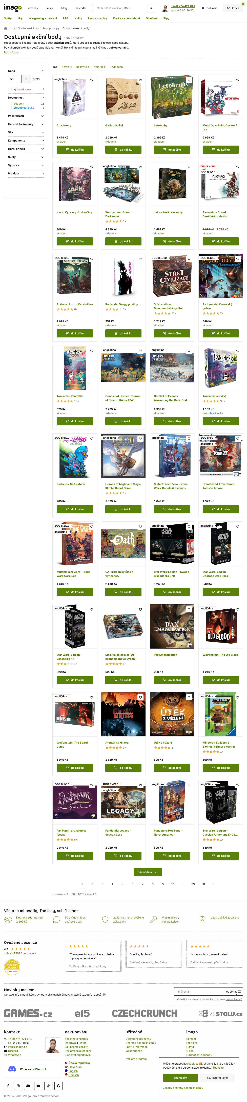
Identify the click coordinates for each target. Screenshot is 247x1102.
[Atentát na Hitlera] (123, 734)
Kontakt (191, 1038)
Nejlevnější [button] (83, 66)
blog (64, 8)
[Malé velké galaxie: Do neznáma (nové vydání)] (123, 646)
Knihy (78, 18)
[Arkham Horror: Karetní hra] (75, 297)
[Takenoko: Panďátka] (75, 387)
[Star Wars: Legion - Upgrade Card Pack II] (221, 561)
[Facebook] (8, 1086)
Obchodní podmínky (138, 1038)
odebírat (231, 991)
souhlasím (180, 1077)
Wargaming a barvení (43, 18)
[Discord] (28, 1086)
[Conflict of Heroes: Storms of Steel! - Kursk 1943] (123, 387)
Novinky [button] (66, 66)
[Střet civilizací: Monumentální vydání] (172, 297)
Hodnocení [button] (116, 66)
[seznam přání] (92, 80)
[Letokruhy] (172, 116)
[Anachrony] (75, 116)
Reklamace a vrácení (78, 1050)
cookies (193, 1063)
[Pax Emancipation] (172, 646)
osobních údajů (234, 999)
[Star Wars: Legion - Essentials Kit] (75, 646)
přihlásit (212, 8)
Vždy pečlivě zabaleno (225, 917)
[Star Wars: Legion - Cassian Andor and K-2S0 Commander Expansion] (221, 822)
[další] (213, 884)
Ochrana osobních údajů (141, 1042)
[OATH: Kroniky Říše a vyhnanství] (123, 561)
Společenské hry (28, 28)
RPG (65, 18)
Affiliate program (136, 1059)
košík (237, 7)
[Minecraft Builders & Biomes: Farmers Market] (221, 734)
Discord (13, 1050)
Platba (83, 1042)
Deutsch (74, 1075)
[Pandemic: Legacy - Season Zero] (123, 822)
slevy (49, 8)
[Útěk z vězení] (172, 734)
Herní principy (50, 28)
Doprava (70, 1042)
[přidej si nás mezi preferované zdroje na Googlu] (58, 1086)
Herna (190, 1046)
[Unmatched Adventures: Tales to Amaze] (221, 475)
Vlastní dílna (169, 917)
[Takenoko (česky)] (221, 387)
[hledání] (151, 8)
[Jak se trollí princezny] (172, 206)
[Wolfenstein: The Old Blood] (221, 646)
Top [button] (54, 66)
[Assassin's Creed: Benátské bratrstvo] (221, 206)
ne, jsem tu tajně (217, 1077)
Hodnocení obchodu (199, 1055)
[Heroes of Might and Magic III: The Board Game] (123, 475)
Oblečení (151, 18)
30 (203, 884)
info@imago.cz (17, 1046)
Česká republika (79, 1063)
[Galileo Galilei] (123, 116)
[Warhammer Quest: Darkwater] (123, 206)
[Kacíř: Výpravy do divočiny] (75, 206)
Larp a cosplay (97, 18)
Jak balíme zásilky (76, 1046)
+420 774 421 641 (183, 6)
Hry (20, 18)
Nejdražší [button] (100, 66)
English (73, 1071)
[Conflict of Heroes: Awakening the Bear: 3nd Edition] (172, 387)
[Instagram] (18, 1086)
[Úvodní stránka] (5, 28)
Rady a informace (137, 1046)
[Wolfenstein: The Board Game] (75, 734)
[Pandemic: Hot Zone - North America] (172, 822)
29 (193, 884)
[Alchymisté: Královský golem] (221, 297)
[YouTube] (38, 1086)
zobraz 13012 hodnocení (20, 953)
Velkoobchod (134, 1050)
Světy (8, 18)
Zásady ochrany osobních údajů (183, 1087)
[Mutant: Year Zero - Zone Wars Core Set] (75, 561)
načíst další (145, 872)
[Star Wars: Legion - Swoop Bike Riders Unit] (172, 561)
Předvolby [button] (218, 1067)
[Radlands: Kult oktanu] (75, 475)
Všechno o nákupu (76, 1038)
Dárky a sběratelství (126, 18)
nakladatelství (170, 921)
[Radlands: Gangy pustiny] (123, 297)
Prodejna (192, 1042)
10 (173, 884)
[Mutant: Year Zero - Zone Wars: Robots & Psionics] (172, 475)
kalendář (80, 8)
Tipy (166, 18)
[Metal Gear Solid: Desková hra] (221, 116)
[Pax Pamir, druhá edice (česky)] (75, 822)
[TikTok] (48, 1086)
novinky (33, 8)
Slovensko (75, 1067)
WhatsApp (14, 1055)
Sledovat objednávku (78, 1055)
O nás (189, 1050)
